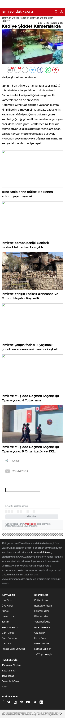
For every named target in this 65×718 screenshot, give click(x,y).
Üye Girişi (7, 600)
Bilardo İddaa (41, 616)
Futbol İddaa (41, 600)
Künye (5, 611)
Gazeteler (39, 633)
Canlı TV (6, 643)
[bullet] (21, 511)
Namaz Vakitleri (42, 649)
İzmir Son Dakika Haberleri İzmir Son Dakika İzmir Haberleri (27, 19)
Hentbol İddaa (41, 611)
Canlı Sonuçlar (9, 638)
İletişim (5, 622)
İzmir (4, 22)
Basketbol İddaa (43, 606)
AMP (4, 687)
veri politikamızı (38, 715)
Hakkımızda (8, 616)
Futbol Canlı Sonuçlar (13, 649)
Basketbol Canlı (10, 681)
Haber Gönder (42, 643)
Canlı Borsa (8, 633)
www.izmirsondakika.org (38, 552)
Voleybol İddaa (42, 622)
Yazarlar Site (8, 671)
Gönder (31, 516)
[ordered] (18, 511)
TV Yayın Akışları (43, 654)
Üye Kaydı (7, 606)
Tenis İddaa (8, 676)
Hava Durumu (41, 638)
